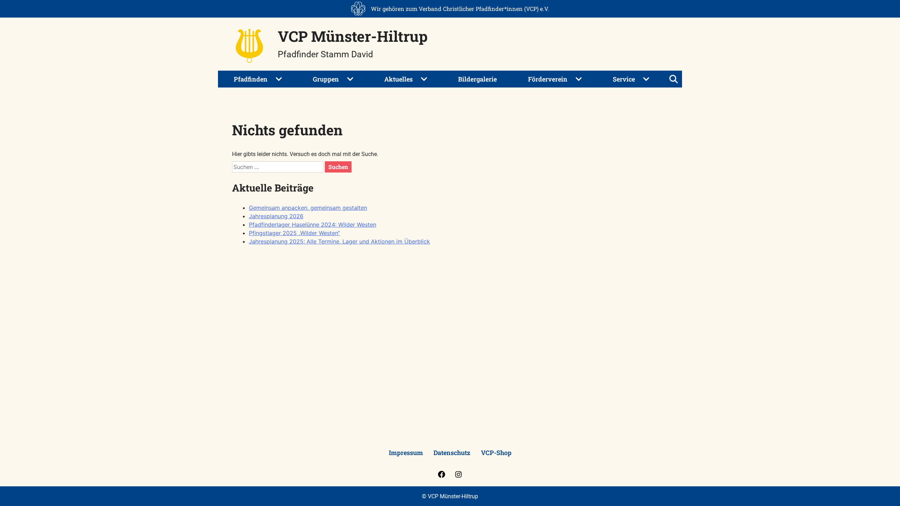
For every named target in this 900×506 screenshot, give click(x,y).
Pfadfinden (251, 79)
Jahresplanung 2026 (276, 216)
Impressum (406, 452)
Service (624, 79)
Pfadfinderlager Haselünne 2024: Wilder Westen (312, 224)
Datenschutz (451, 452)
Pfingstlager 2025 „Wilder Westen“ (294, 232)
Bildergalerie (477, 79)
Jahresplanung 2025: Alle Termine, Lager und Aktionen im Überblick (339, 241)
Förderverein (547, 79)
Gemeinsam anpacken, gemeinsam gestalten (308, 207)
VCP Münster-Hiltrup (353, 36)
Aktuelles (398, 79)
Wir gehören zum (460, 8)
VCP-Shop (496, 452)
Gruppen (326, 79)
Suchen (338, 166)
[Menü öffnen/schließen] (673, 79)
